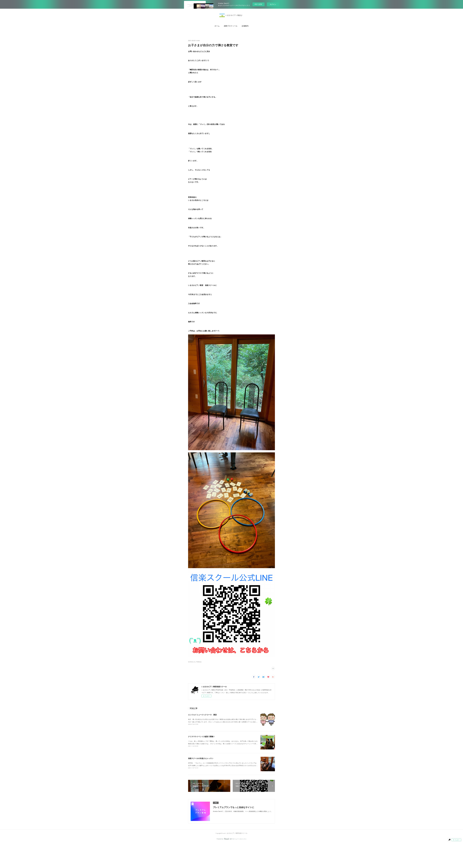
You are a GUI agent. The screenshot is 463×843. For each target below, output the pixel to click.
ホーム (217, 26)
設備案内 (245, 26)
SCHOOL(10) (191, 662)
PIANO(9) (198, 662)
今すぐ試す (258, 4)
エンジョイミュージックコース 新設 (202, 714)
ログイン (273, 4)
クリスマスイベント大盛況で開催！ (201, 736)
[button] (217, 26)
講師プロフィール (230, 26)
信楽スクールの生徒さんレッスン (200, 758)
